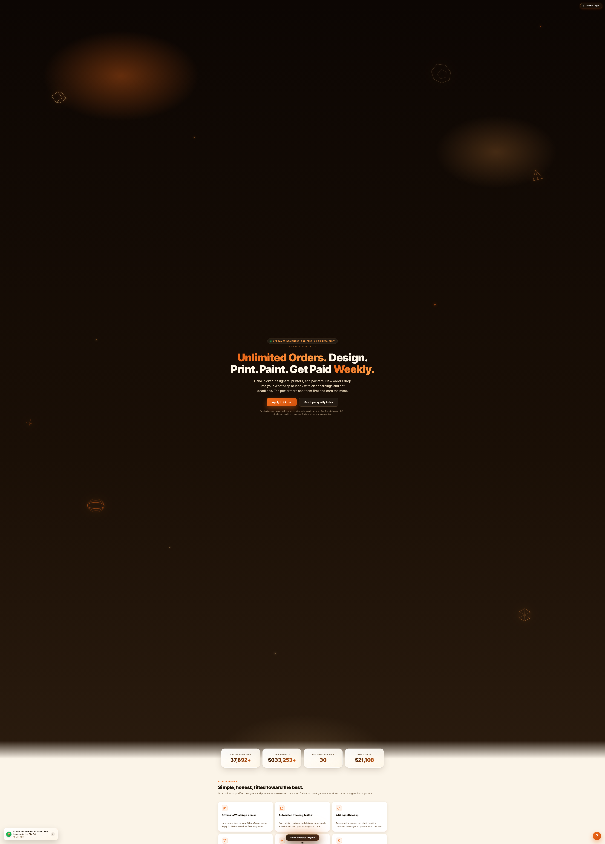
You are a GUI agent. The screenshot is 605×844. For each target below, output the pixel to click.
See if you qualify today (318, 402)
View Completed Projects (303, 837)
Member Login (592, 5)
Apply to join (281, 402)
